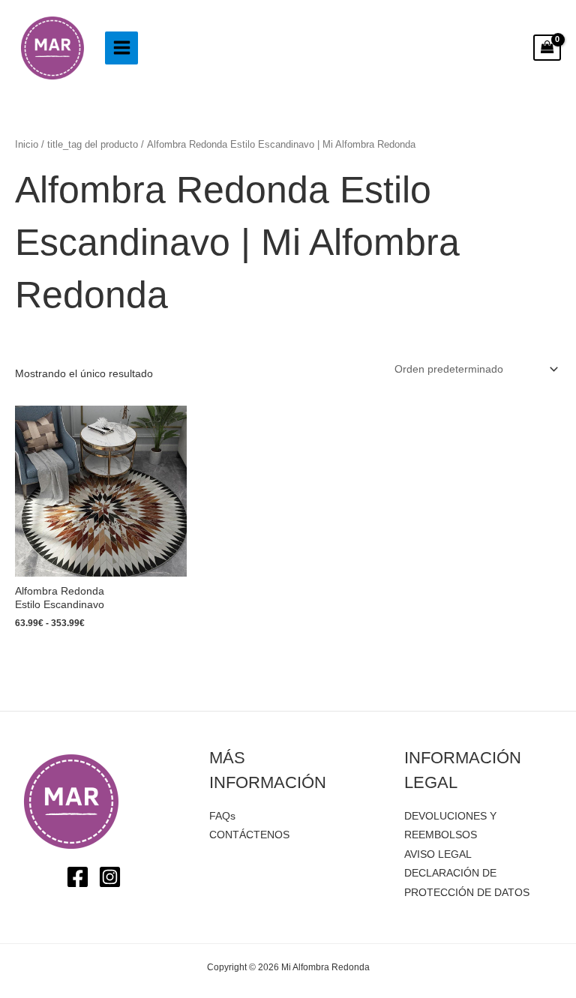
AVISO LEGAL (438, 854)
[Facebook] (77, 877)
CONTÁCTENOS (249, 835)
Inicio (26, 144)
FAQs (222, 816)
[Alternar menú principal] (121, 47)
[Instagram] (110, 877)
